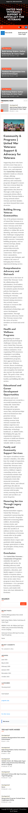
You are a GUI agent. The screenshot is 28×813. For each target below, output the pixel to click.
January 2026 (5, 670)
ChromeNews (23, 809)
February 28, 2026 (7, 766)
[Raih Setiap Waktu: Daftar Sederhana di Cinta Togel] (5, 108)
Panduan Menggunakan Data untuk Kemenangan (13, 72)
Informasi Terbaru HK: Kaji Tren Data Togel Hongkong (14, 775)
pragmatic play (5, 700)
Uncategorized (7, 48)
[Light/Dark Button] (19, 27)
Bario (3, 638)
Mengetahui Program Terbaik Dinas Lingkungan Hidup (13, 799)
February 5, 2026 (7, 789)
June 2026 (4, 659)
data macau (6, 721)
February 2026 (6, 666)
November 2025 (6, 673)
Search (5, 598)
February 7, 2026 (7, 778)
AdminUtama (6, 56)
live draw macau (6, 714)
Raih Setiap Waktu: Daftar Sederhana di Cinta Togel (13, 52)
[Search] (23, 27)
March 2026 (5, 663)
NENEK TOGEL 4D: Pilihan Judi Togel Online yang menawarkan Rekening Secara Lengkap (12, 627)
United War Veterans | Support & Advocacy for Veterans (14, 14)
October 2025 (5, 676)
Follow (26, 27)
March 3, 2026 (15, 56)
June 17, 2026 (15, 76)
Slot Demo (4, 707)
